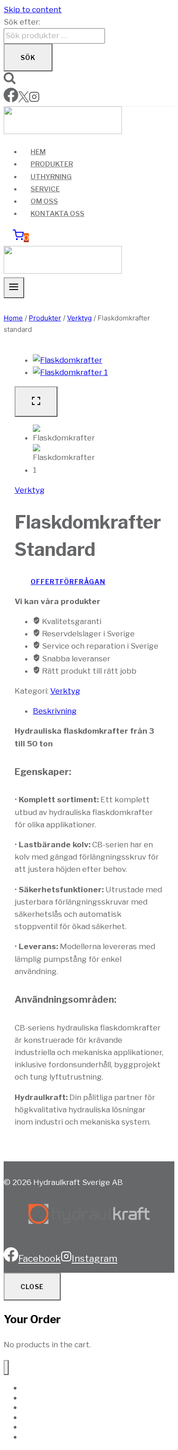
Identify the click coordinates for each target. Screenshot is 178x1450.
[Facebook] (11, 99)
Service (45, 189)
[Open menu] (14, 287)
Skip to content (33, 9)
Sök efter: (22, 21)
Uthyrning (51, 177)
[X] (23, 99)
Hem (38, 152)
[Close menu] (6, 1367)
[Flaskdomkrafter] (67, 360)
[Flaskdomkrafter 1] (70, 372)
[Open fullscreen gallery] (36, 401)
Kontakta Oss (57, 214)
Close (32, 1286)
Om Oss (44, 201)
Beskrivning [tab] (55, 710)
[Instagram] (34, 99)
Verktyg (30, 490)
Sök (28, 57)
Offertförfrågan (68, 581)
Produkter (52, 164)
